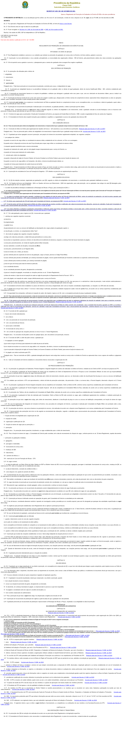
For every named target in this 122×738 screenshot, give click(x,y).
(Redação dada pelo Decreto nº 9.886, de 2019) (61, 613)
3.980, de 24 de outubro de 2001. (54, 29)
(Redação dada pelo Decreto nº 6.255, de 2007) (92, 129)
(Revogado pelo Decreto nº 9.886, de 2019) (108, 631)
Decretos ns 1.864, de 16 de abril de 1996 (31, 29)
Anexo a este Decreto (66, 23)
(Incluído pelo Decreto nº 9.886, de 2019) (69, 617)
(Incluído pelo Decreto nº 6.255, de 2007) (94, 131)
